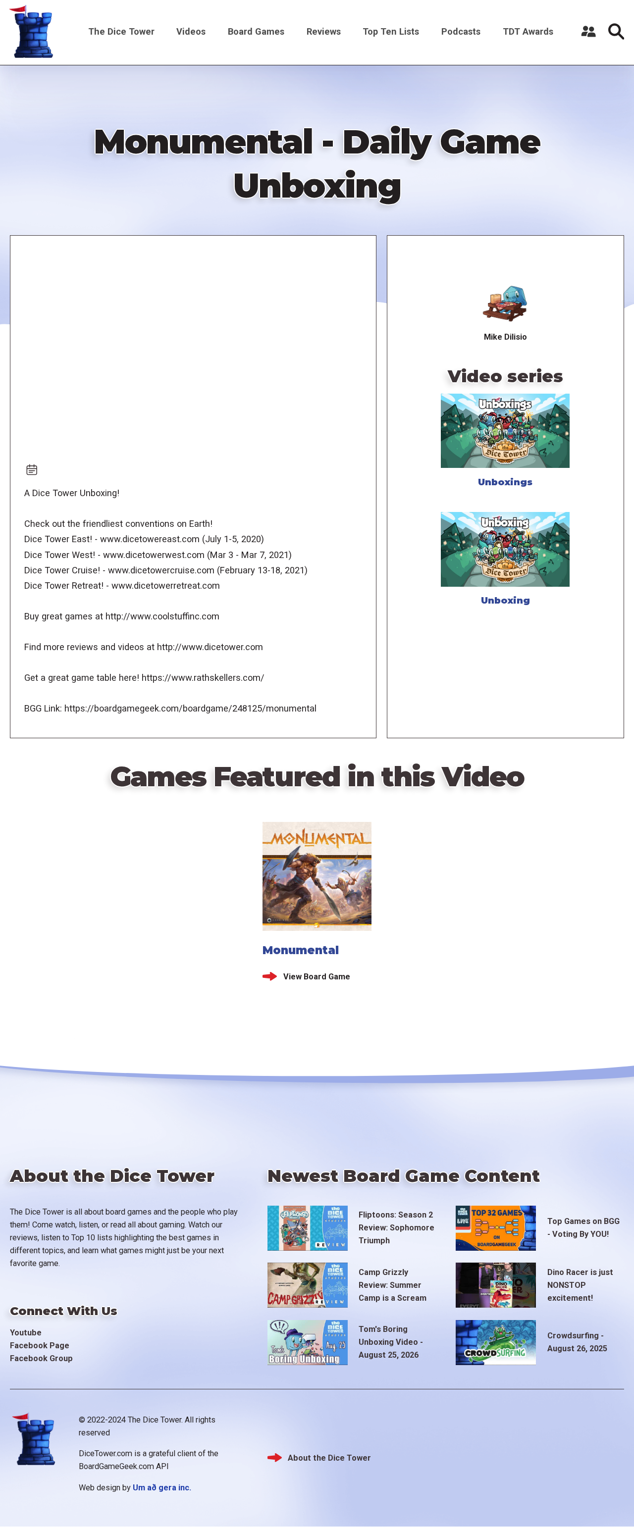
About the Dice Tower (329, 1458)
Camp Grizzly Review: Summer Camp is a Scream (392, 1285)
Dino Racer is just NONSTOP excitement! (580, 1285)
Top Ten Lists (391, 31)
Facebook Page (39, 1345)
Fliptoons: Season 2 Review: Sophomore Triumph (396, 1227)
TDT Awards (528, 31)
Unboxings (505, 482)
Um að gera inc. (162, 1487)
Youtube (26, 1332)
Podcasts (460, 31)
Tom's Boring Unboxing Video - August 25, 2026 (391, 1342)
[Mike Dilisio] (505, 303)
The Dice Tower (121, 31)
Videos (191, 31)
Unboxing (505, 600)
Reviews (324, 31)
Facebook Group (41, 1358)
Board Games (256, 31)
